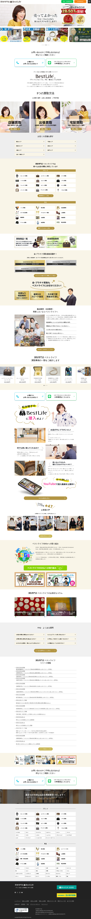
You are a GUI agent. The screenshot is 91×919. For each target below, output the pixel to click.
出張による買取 (33, 901)
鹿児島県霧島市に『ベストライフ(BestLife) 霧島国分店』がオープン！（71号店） (34, 669)
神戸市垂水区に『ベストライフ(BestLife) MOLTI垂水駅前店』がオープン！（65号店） (35, 697)
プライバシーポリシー (35, 904)
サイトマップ (44, 904)
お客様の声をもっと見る (45, 536)
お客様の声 (17, 904)
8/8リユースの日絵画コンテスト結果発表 (25, 719)
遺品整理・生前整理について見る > (45, 349)
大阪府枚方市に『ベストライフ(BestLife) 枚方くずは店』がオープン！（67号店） (34, 686)
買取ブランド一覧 (62, 901)
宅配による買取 (42, 901)
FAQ (28, 904)
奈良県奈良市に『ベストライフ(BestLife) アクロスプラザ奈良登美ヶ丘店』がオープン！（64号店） (38, 708)
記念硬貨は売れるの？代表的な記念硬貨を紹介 (29, 613)
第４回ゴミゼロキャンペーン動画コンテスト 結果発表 (28, 743)
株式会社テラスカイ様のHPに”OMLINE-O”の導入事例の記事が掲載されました (33, 703)
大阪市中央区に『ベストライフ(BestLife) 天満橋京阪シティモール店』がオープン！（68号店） (37, 680)
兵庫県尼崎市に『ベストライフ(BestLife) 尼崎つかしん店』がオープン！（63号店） (34, 738)
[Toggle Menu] (89, 1)
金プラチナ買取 (70, 901)
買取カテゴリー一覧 (51, 901)
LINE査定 (23, 904)
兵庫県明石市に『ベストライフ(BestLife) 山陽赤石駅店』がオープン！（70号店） (34, 672)
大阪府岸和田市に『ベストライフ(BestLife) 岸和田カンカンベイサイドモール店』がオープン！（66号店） (39, 691)
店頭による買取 (25, 901)
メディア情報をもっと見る (45, 748)
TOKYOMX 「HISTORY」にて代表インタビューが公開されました (31, 714)
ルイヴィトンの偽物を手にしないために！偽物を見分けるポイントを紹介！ (61, 613)
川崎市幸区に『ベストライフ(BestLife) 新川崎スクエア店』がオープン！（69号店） (34, 676)
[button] (67, 1)
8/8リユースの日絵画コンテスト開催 (24, 725)
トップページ (17, 901)
